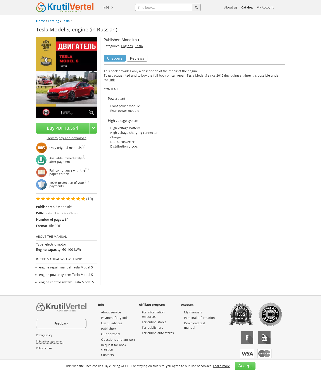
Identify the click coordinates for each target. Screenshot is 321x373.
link (112, 80)
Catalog (247, 7)
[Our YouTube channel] (264, 337)
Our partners (110, 334)
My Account (265, 7)
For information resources (153, 314)
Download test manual (194, 325)
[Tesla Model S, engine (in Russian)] (66, 77)
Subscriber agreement (49, 341)
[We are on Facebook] (247, 337)
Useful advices (111, 323)
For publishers (152, 327)
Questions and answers (118, 339)
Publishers (109, 329)
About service (111, 312)
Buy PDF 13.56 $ (63, 128)
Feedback (61, 323)
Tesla (66, 21)
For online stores (154, 322)
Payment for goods (114, 318)
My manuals (193, 312)
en (106, 7)
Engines (127, 46)
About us (230, 7)
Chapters (115, 58)
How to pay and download (66, 138)
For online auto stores (158, 333)
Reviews (137, 58)
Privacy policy (44, 335)
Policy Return (44, 348)
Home (40, 21)
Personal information (199, 318)
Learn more (221, 366)
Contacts (107, 355)
